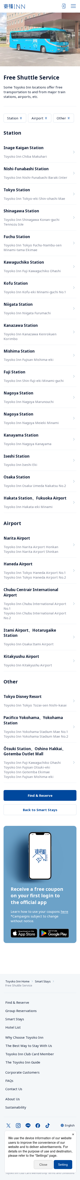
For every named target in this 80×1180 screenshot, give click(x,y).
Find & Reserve (40, 795)
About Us (12, 1099)
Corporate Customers (24, 1072)
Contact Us (13, 1089)
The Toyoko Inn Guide (22, 1062)
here (64, 911)
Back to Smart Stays (40, 809)
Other (61, 118)
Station (12, 118)
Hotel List (13, 1027)
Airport (37, 118)
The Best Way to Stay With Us (28, 1045)
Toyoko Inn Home (17, 981)
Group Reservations (21, 1010)
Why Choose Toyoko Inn (24, 1037)
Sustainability (15, 1107)
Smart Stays (43, 981)
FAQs (9, 1080)
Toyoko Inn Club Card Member (29, 1054)
